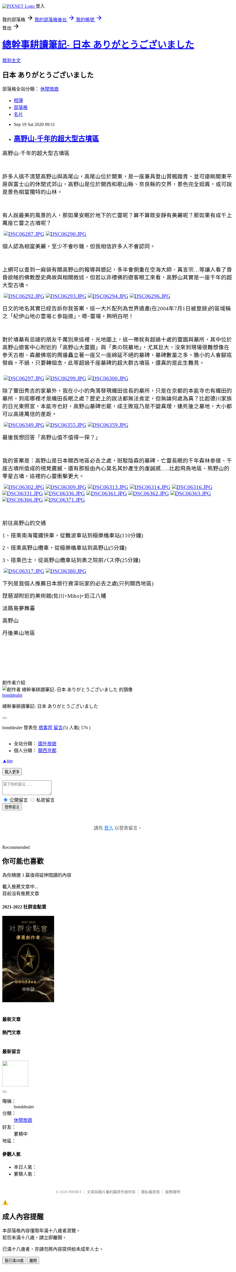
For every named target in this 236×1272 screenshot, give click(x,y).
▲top (7, 760)
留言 (58, 727)
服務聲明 (172, 1192)
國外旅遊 (47, 743)
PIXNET (74, 1192)
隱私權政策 (150, 1192)
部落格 (21, 107)
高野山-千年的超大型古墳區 (56, 138)
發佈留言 (12, 807)
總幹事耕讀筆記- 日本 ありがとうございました (98, 44)
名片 (18, 114)
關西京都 (47, 750)
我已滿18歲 (14, 1260)
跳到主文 (11, 60)
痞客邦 (45, 727)
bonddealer (12, 695)
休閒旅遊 (49, 89)
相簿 (18, 100)
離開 (33, 1260)
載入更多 (12, 772)
